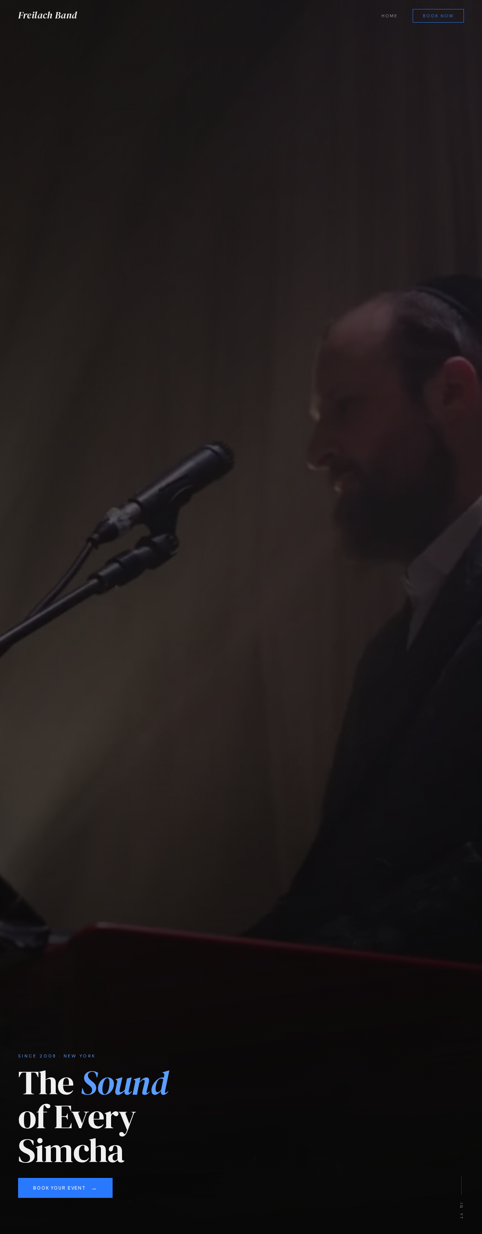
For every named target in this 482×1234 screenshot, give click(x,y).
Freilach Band (47, 15)
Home (389, 16)
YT (461, 1216)
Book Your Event (59, 1188)
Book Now (438, 16)
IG (461, 1205)
